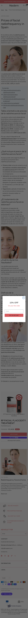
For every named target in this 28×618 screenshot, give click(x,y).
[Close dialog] (23, 298)
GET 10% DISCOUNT (14, 315)
